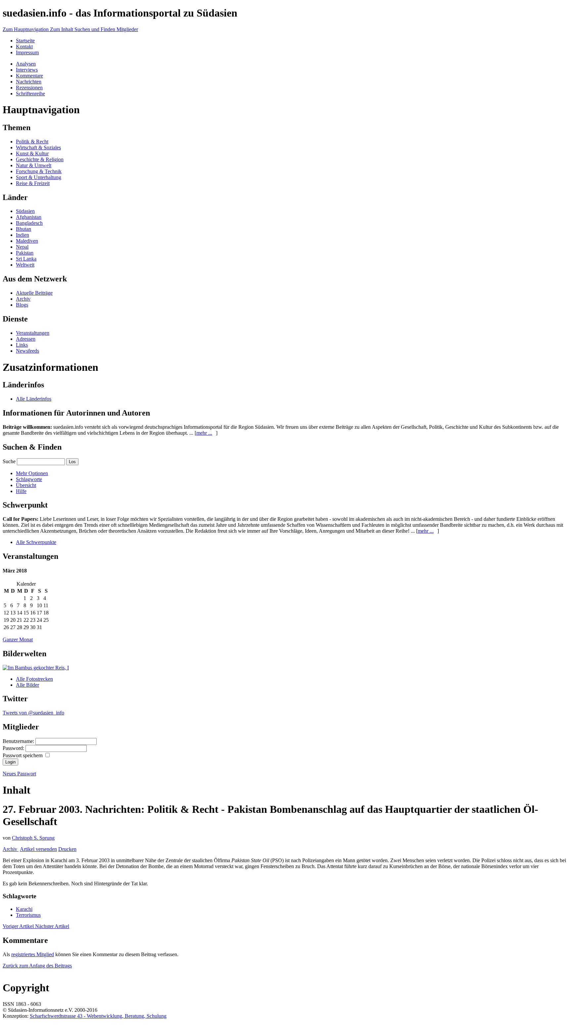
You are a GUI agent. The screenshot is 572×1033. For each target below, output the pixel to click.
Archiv (23, 299)
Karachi (24, 909)
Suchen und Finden (95, 29)
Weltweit (25, 265)
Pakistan (24, 253)
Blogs (22, 305)
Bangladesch (29, 223)
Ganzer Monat (18, 639)
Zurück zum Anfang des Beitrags (37, 965)
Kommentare (29, 75)
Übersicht (26, 485)
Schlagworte (29, 479)
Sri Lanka (26, 259)
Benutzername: (19, 741)
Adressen (25, 339)
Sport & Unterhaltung (38, 177)
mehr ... (204, 433)
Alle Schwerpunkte (36, 542)
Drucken (67, 849)
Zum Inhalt (62, 29)
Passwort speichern (23, 755)
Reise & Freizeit (33, 183)
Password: (14, 748)
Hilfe (21, 491)
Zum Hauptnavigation (26, 29)
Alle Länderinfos (33, 399)
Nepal (22, 247)
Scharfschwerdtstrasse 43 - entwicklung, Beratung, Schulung (98, 1016)
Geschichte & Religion (40, 159)
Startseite (25, 40)
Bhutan (23, 229)
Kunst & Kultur (32, 153)
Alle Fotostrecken (34, 679)
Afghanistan (28, 217)
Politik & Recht (32, 141)
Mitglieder (127, 29)
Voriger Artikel (19, 926)
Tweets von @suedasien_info (33, 712)
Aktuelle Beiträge (34, 293)
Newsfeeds (27, 351)
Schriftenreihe (30, 93)
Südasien (25, 211)
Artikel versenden (38, 849)
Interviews (27, 70)
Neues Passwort (19, 773)
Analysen (26, 64)
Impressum (27, 52)
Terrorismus (28, 915)
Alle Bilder (27, 685)
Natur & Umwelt (33, 165)
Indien (22, 235)
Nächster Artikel (52, 926)
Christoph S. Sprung (33, 838)
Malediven (27, 241)
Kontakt (24, 46)
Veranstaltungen (32, 333)
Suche (9, 461)
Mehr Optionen (32, 473)
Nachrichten (28, 81)
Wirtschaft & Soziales (38, 147)
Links (22, 345)
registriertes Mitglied (32, 954)
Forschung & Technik (39, 171)
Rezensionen (29, 87)
